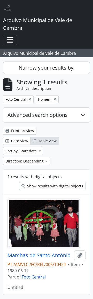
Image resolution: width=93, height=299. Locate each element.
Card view (19, 140)
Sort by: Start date (21, 150)
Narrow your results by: (47, 67)
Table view (47, 140)
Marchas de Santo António (39, 255)
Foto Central (34, 277)
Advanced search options (37, 114)
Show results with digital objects (54, 186)
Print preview (22, 130)
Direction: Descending (25, 161)
